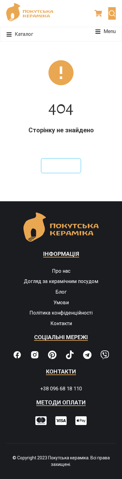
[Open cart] (98, 13)
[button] (105, 31)
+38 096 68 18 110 (61, 389)
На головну (61, 165)
